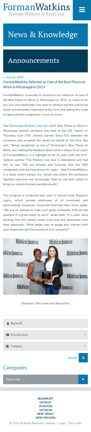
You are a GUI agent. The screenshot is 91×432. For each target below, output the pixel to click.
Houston (45, 406)
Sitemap (50, 423)
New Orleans (45, 417)
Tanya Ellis (62, 135)
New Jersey (45, 413)
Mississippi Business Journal (28, 125)
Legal (62, 423)
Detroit (45, 402)
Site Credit (75, 423)
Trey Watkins (34, 159)
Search (73, 358)
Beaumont (45, 398)
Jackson (45, 410)
